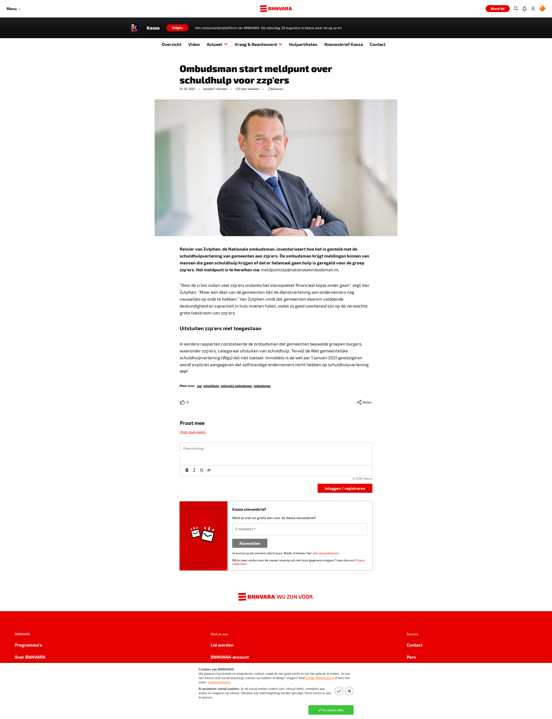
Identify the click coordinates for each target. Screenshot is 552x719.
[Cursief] (194, 470)
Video (194, 44)
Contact (378, 44)
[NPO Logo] (542, 8)
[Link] (208, 470)
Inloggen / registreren (345, 488)
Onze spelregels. (193, 432)
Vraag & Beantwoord (256, 44)
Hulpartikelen (303, 44)
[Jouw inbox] (524, 8)
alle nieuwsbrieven (326, 553)
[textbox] (276, 454)
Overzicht (171, 44)
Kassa (153, 27)
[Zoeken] (515, 8)
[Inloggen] (533, 8)
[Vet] (186, 470)
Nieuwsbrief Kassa (343, 44)
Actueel (214, 44)
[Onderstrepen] (201, 470)
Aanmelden (249, 543)
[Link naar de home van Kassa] (134, 28)
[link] (199, 385)
